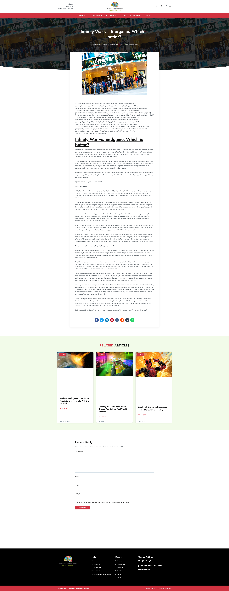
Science (112, 15)
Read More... (64, 408)
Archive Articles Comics (101, 44)
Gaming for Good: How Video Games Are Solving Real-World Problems (113, 409)
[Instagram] (143, 561)
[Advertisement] (114, 535)
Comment (79, 451)
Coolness (83, 15)
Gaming (136, 15)
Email (77, 485)
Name (77, 477)
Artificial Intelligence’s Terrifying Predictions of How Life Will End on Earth (74, 401)
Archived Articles (116, 44)
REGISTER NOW (144, 569)
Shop (148, 15)
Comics (124, 15)
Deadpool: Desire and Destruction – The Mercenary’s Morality (153, 408)
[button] (156, 6)
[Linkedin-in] (146, 561)
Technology (98, 15)
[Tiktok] (150, 561)
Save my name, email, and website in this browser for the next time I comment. (103, 502)
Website (78, 494)
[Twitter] (139, 561)
